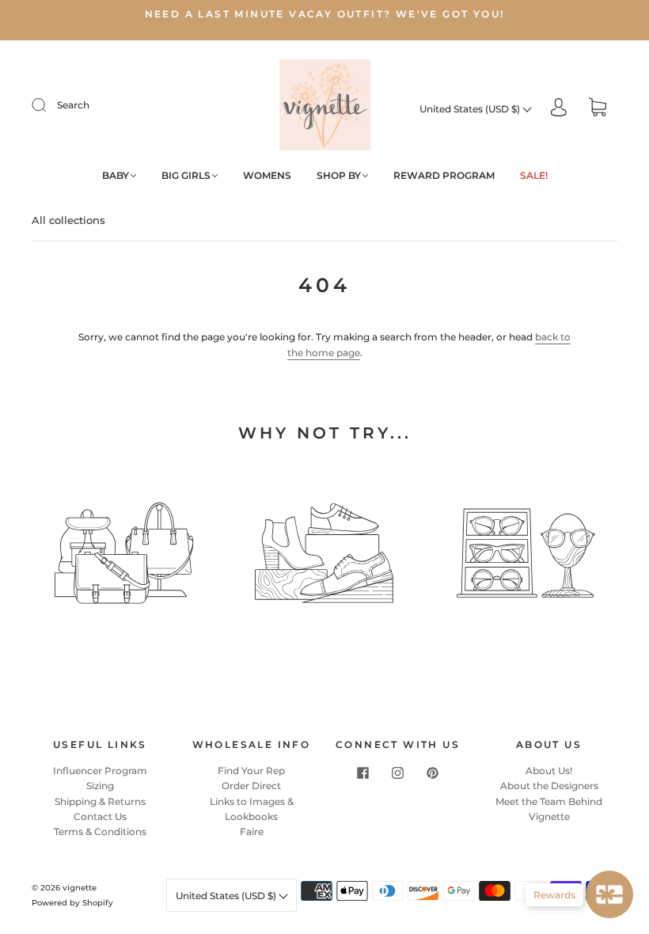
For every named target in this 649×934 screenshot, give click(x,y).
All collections (68, 220)
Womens (267, 175)
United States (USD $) (470, 109)
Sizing (100, 786)
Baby (115, 175)
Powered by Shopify (72, 903)
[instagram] (398, 772)
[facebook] (363, 772)
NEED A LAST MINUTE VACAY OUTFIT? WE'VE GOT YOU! (325, 14)
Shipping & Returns (100, 801)
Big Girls (186, 175)
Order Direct (251, 786)
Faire (252, 831)
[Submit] (49, 105)
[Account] (559, 109)
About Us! (549, 770)
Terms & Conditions (100, 831)
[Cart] (597, 109)
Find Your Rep (251, 770)
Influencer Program (100, 770)
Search (73, 105)
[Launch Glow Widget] (609, 894)
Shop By (339, 175)
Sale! (534, 175)
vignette (80, 888)
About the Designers (549, 786)
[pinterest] (433, 772)
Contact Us (100, 816)
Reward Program (444, 175)
